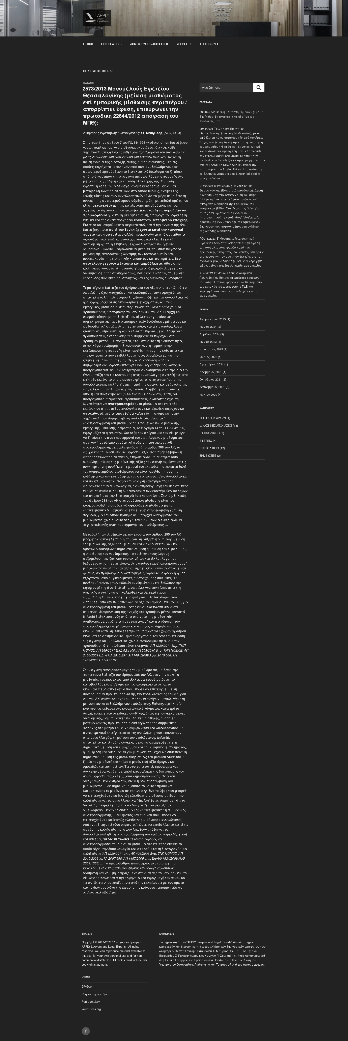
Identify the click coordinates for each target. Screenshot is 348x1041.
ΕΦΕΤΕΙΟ (206, 441)
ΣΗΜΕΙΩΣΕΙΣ (208, 455)
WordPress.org (91, 1009)
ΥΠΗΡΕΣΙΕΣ (184, 44)
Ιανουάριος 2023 (211, 349)
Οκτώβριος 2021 (211, 379)
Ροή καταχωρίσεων (95, 994)
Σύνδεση (87, 986)
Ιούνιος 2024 (208, 326)
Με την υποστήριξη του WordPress (182, 1031)
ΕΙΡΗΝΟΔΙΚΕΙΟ (210, 433)
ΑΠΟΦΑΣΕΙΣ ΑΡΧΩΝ (213, 418)
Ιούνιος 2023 (208, 342)
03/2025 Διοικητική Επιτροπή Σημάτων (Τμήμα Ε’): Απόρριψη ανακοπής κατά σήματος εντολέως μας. (232, 116)
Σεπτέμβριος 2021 (212, 387)
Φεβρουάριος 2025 (213, 319)
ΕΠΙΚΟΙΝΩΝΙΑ (209, 44)
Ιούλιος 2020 (208, 394)
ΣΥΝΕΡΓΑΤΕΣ (110, 44)
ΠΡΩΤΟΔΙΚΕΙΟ (209, 448)
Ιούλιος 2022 (208, 357)
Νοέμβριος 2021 (211, 372)
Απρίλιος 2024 (210, 334)
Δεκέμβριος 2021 (212, 364)
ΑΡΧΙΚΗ (88, 44)
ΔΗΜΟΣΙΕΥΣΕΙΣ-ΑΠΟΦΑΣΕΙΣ (149, 44)
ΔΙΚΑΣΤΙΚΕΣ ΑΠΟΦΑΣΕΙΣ (216, 425)
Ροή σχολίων (91, 1001)
